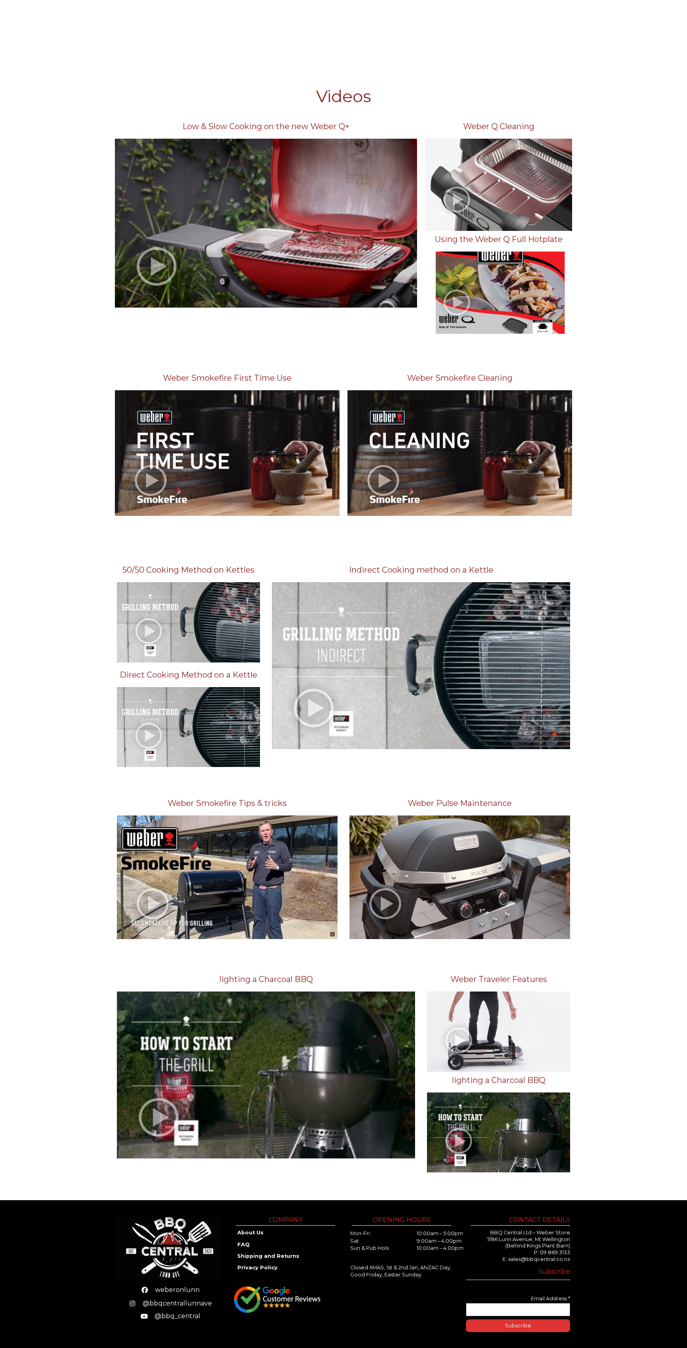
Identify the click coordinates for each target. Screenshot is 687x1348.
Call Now (643, 32)
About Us (560, 32)
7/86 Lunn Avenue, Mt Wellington (528, 1239)
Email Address (550, 1299)
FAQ (243, 1244)
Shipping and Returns (269, 1256)
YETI (435, 32)
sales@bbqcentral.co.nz (539, 1259)
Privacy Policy (257, 1268)
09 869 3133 (555, 1252)
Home (315, 32)
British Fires (473, 32)
